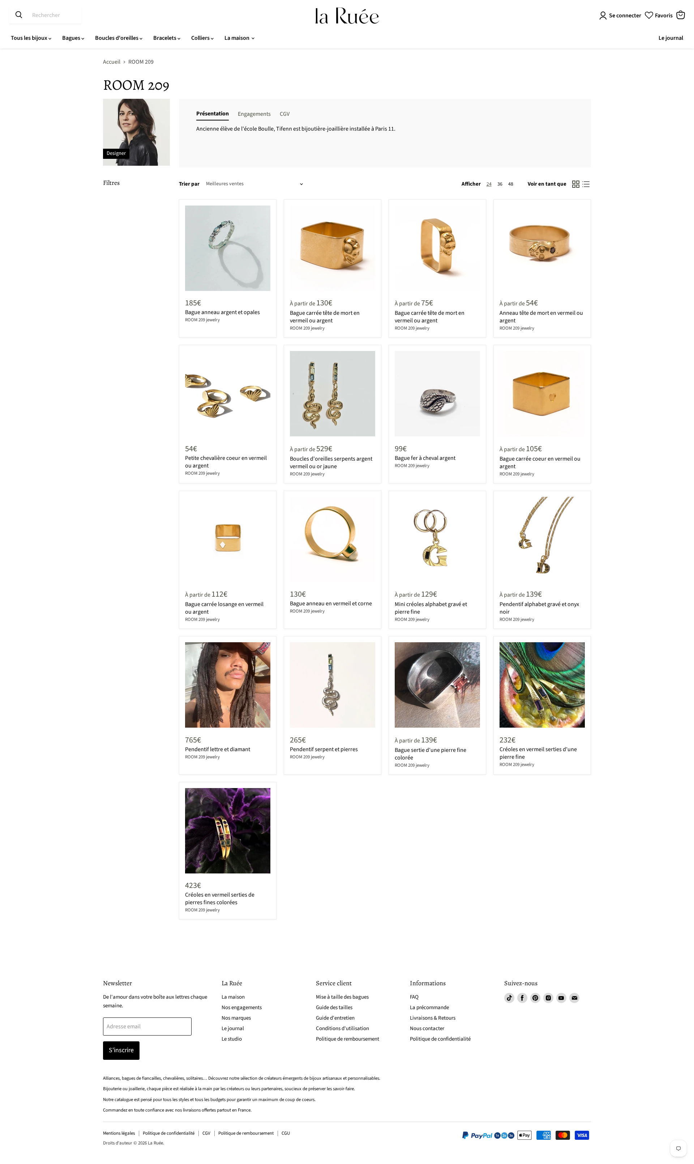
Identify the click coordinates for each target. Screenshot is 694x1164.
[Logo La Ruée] (347, 16)
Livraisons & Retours (432, 1018)
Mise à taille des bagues (342, 997)
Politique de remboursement (347, 1039)
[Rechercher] (19, 15)
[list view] (586, 184)
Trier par (189, 184)
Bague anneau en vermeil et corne (331, 604)
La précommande (429, 1007)
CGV (206, 1133)
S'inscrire (121, 1050)
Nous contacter (427, 1028)
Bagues (71, 38)
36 (499, 184)
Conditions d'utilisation (342, 1028)
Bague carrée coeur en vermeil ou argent (540, 462)
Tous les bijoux (29, 38)
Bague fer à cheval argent (425, 458)
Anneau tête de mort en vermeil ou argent (541, 317)
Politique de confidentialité (440, 1039)
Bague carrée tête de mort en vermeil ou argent (325, 317)
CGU (286, 1133)
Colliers (201, 38)
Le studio (232, 1039)
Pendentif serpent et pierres (324, 749)
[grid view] (576, 184)
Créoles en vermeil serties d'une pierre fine (538, 753)
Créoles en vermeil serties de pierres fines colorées (219, 898)
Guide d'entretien (335, 1018)
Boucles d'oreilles (117, 38)
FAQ (414, 997)
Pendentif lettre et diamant (217, 749)
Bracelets (165, 38)
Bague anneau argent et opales (222, 312)
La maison (237, 38)
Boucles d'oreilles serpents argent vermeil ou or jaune (331, 462)
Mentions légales (119, 1133)
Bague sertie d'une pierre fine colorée (430, 754)
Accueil (111, 62)
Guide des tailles (334, 1007)
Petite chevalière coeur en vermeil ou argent (226, 462)
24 (489, 184)
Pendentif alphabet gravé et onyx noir (539, 608)
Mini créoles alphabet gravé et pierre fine (431, 608)
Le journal (671, 38)
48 (510, 184)
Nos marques (236, 1018)
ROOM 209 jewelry (202, 320)
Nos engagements (242, 1007)
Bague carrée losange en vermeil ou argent (224, 608)
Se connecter (625, 16)
